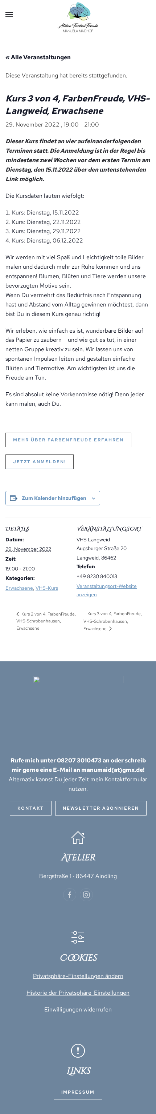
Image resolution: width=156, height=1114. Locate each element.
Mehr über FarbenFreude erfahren (68, 440)
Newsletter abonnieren (101, 808)
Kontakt (30, 808)
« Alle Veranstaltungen (38, 57)
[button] (9, 14)
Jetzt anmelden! (39, 462)
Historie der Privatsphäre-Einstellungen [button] (78, 993)
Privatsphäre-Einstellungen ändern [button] (78, 976)
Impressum (78, 1092)
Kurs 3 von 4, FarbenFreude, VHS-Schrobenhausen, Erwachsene (112, 621)
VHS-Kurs (47, 588)
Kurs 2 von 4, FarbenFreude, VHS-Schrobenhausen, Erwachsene (46, 621)
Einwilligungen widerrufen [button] (78, 1009)
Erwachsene (19, 588)
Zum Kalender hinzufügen (54, 498)
